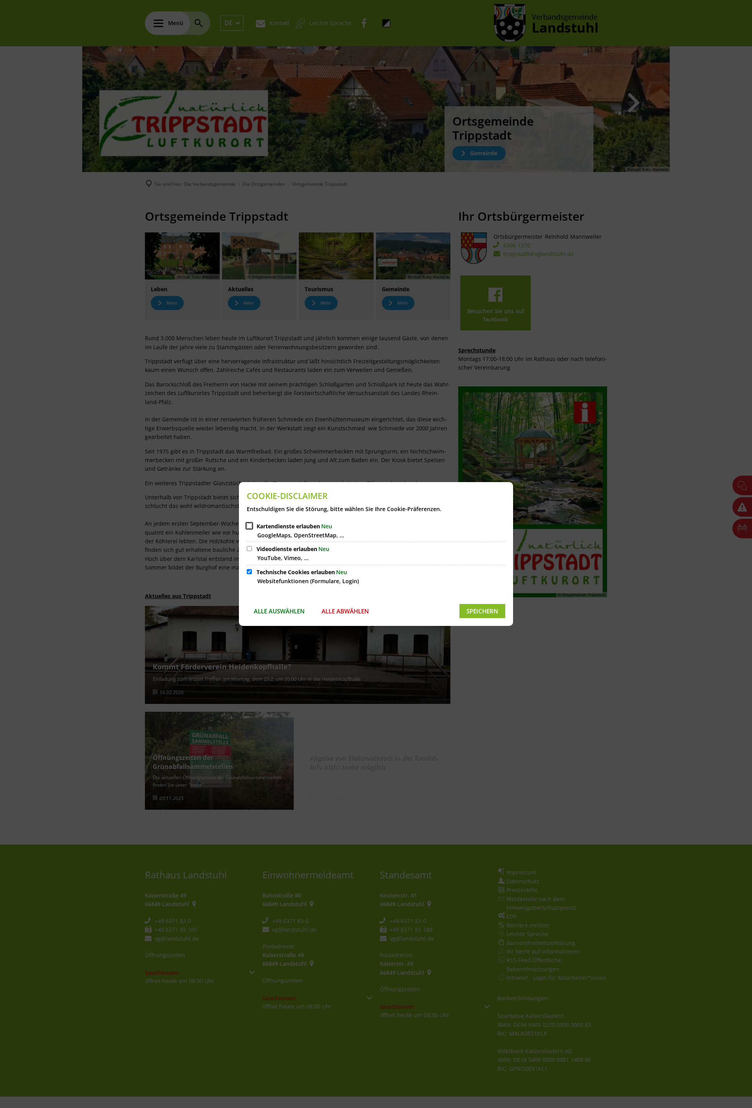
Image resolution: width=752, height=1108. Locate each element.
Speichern (482, 611)
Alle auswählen (279, 611)
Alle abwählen (345, 611)
